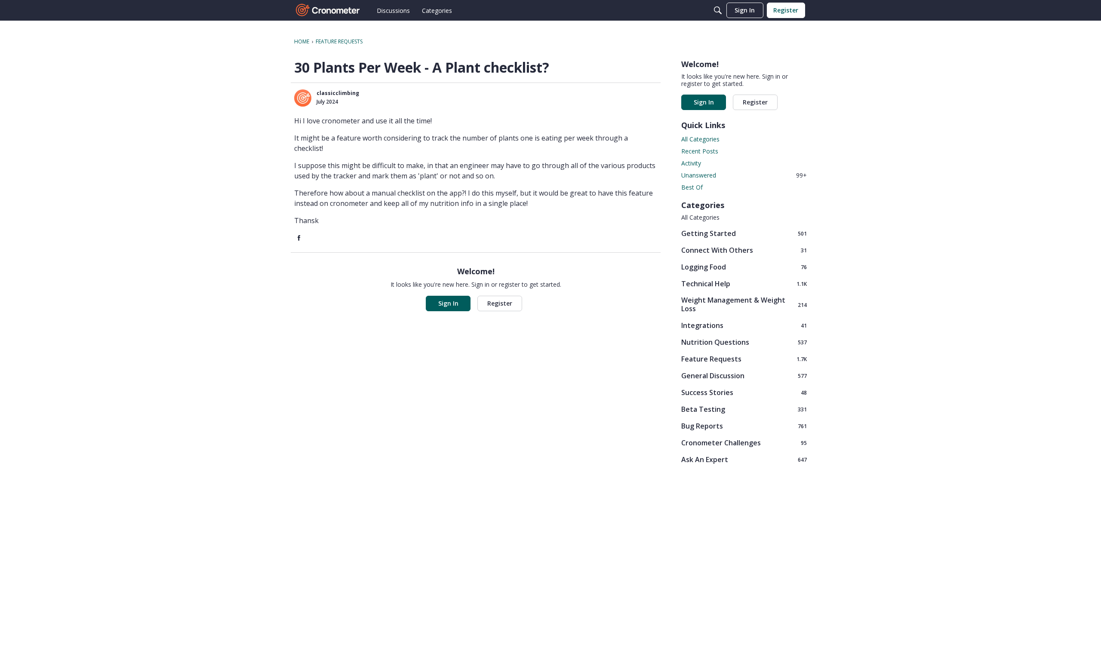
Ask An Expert (744, 459)
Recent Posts (699, 151)
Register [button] (499, 303)
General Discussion (744, 375)
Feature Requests (744, 358)
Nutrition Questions (744, 341)
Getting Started (744, 233)
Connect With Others (744, 249)
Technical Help (744, 283)
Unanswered (744, 175)
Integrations (744, 325)
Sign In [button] (448, 303)
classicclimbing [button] (338, 93)
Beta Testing (744, 409)
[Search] (718, 10)
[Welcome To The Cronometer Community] (328, 10)
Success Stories (744, 392)
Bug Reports (744, 425)
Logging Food (744, 266)
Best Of (692, 187)
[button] (302, 98)
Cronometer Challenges (744, 442)
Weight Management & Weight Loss (744, 304)
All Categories (700, 139)
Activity (691, 163)
